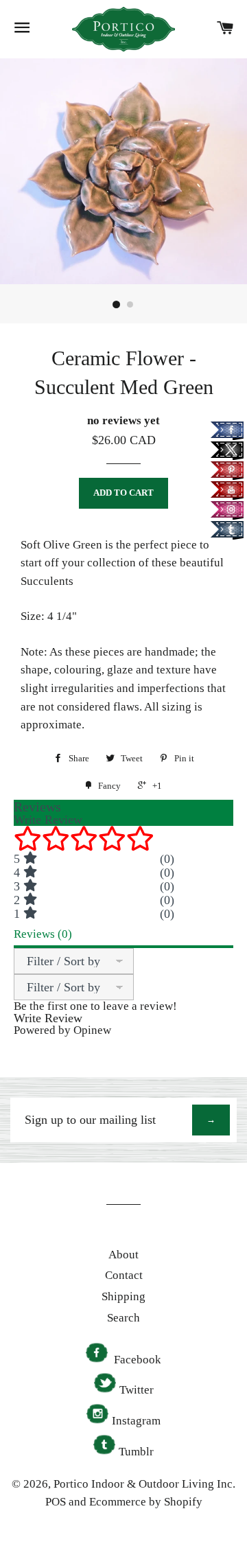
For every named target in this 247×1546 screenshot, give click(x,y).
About (123, 1254)
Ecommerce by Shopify (145, 1501)
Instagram (136, 1420)
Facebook (136, 1359)
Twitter (136, 1389)
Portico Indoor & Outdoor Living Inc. (144, 1483)
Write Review (48, 1018)
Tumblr (136, 1451)
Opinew (92, 1030)
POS (55, 1501)
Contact (124, 1275)
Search (123, 1317)
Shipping (123, 1296)
